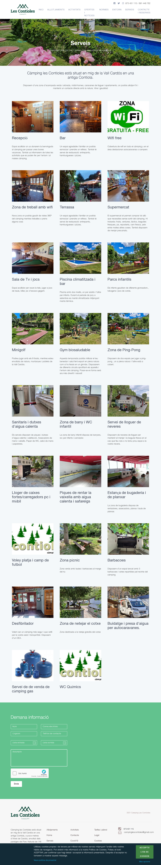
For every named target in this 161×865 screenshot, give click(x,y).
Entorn (116, 10)
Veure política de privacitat (45, 860)
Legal (96, 835)
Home (49, 835)
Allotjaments (56, 10)
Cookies (98, 840)
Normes (104, 10)
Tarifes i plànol (100, 829)
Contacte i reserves (144, 11)
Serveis (129, 10)
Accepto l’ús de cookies (145, 852)
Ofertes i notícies (89, 13)
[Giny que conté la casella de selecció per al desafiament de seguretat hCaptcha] (30, 773)
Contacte (74, 835)
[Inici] (25, 813)
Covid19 (74, 840)
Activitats (74, 10)
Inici (41, 10)
